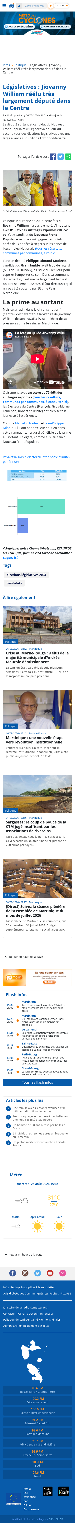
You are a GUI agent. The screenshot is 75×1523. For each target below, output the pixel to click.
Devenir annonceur (41, 1313)
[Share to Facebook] (53, 156)
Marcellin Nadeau (27, 423)
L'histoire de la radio (16, 1307)
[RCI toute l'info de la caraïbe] (12, 5)
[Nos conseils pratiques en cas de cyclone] (55, 27)
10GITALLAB (56, 1519)
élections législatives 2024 (26, 575)
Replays (15, 1287)
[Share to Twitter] (61, 156)
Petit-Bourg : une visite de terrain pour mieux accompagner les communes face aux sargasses (44, 1060)
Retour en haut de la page (26, 957)
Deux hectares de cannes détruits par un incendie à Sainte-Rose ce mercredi (45, 1048)
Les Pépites (51, 1293)
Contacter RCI (39, 1307)
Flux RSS (65, 1293)
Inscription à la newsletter (38, 1287)
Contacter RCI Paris (15, 1313)
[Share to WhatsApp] (68, 156)
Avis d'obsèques (13, 1293)
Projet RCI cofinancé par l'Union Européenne (28, 1499)
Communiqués (34, 1293)
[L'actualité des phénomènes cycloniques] (19, 26)
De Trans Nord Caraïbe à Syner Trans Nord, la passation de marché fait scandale (42, 1021)
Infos (6, 1287)
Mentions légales (50, 1319)
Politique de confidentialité (20, 1319)
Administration (12, 1325)
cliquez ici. (10, 557)
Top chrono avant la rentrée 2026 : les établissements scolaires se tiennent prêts (43, 1007)
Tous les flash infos (37, 1082)
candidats (14, 583)
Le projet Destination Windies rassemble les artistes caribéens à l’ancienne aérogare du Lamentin (45, 1035)
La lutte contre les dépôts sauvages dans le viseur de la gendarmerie (45, 1073)
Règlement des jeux (36, 1325)
